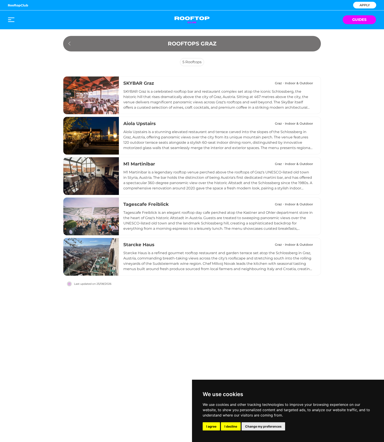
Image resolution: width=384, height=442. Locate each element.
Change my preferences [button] (263, 426)
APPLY (365, 4)
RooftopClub (18, 5)
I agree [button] (211, 426)
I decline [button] (230, 426)
